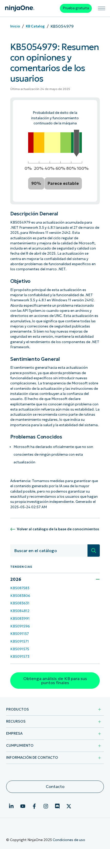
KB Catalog (35, 26)
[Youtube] (23, 806)
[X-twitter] (69, 806)
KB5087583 (19, 588)
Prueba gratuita (76, 8)
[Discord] (57, 806)
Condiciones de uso (69, 840)
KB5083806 (20, 596)
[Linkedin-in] (11, 806)
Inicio (15, 26)
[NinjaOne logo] (19, 8)
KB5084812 (19, 611)
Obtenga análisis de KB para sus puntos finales (55, 680)
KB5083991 (20, 618)
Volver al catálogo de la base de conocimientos (58, 529)
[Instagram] (46, 806)
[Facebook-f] (34, 806)
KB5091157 (19, 634)
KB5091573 (19, 656)
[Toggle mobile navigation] (101, 8)
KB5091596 (20, 626)
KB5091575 (19, 649)
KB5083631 (19, 603)
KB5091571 (19, 641)
